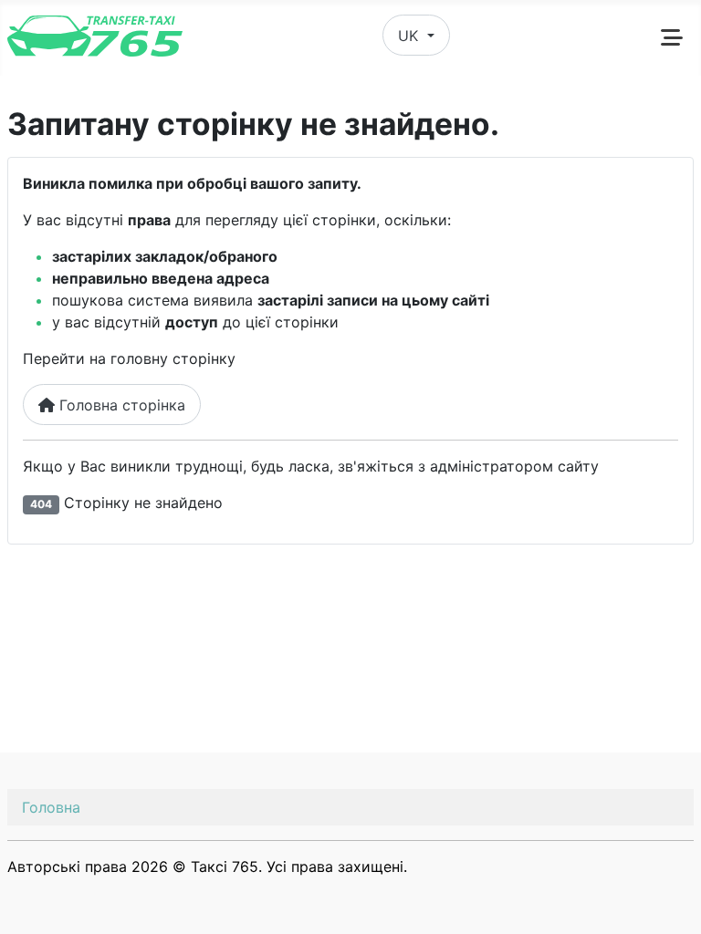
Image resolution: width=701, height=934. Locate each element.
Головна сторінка (120, 405)
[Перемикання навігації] (672, 37)
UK (410, 35)
